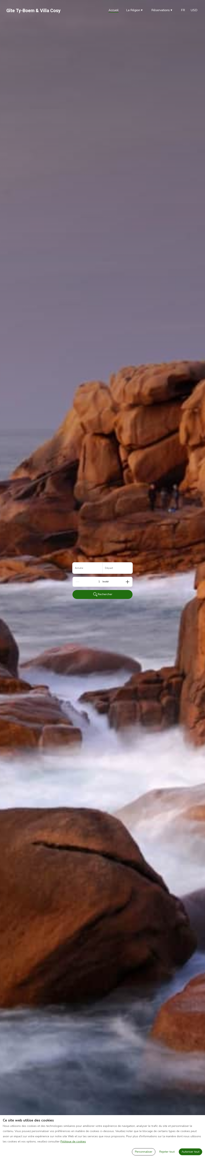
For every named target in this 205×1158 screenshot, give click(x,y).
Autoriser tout (190, 1152)
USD (194, 10)
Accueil (114, 10)
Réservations (161, 10)
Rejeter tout (167, 1152)
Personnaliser (143, 1152)
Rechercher (105, 594)
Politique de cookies (73, 1141)
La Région (134, 10)
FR (183, 10)
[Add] (127, 581)
